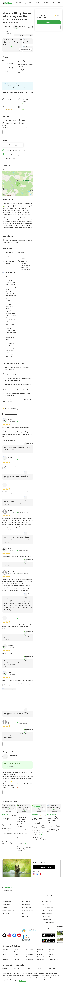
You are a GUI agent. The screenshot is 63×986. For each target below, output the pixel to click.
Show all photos (25, 49)
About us (5, 898)
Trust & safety (6, 901)
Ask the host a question (11, 792)
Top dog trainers (45, 3)
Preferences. (22, 980)
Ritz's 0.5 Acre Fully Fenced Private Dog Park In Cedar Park (38, 820)
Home (24, 898)
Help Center (6, 913)
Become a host (26, 907)
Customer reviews (27, 910)
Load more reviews (10, 744)
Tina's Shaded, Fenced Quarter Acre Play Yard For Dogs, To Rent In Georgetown (22, 822)
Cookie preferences (8, 910)
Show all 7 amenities (10, 132)
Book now (48, 22)
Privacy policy (6, 907)
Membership (26, 904)
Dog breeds (54, 3)
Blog (24, 3)
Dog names (30, 3)
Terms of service (7, 904)
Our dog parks (18, 3)
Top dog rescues (37, 3)
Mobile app (25, 916)
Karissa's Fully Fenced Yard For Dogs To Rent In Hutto (52, 819)
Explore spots (26, 901)
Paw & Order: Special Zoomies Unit (7, 820)
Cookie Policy (41, 979)
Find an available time (48, 27)
